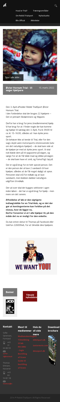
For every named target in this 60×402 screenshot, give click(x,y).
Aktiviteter (35, 21)
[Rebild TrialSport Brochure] (52, 350)
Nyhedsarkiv (44, 16)
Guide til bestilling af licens (22, 364)
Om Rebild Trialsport (24, 16)
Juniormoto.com (40, 346)
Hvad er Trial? (21, 11)
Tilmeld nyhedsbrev (31, 296)
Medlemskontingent (27, 336)
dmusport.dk (39, 351)
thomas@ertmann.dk (12, 384)
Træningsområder (40, 11)
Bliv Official (20, 21)
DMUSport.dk (39, 340)
